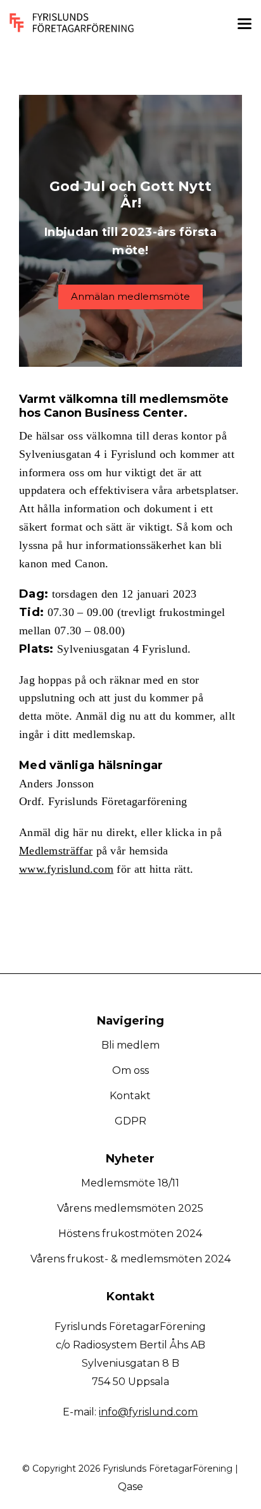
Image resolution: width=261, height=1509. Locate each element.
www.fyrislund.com (66, 869)
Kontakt (130, 1096)
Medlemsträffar (55, 850)
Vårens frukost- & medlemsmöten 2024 (130, 1259)
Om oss (130, 1070)
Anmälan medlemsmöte (130, 296)
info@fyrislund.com (148, 1412)
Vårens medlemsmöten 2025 (130, 1208)
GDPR (130, 1121)
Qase (130, 1487)
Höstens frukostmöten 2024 (130, 1234)
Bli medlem (130, 1045)
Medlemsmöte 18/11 (130, 1183)
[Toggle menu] (244, 25)
